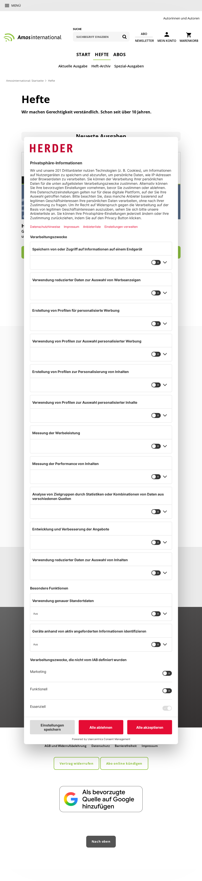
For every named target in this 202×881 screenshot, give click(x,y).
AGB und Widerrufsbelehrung (65, 746)
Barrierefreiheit (126, 746)
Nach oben (101, 841)
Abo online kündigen (124, 763)
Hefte (102, 54)
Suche (77, 29)
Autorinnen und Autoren (181, 18)
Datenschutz (100, 746)
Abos (119, 54)
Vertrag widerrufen (77, 763)
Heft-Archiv (100, 66)
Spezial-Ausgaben (129, 66)
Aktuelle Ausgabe (72, 66)
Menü (16, 5)
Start (83, 54)
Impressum (150, 746)
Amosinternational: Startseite (25, 80)
